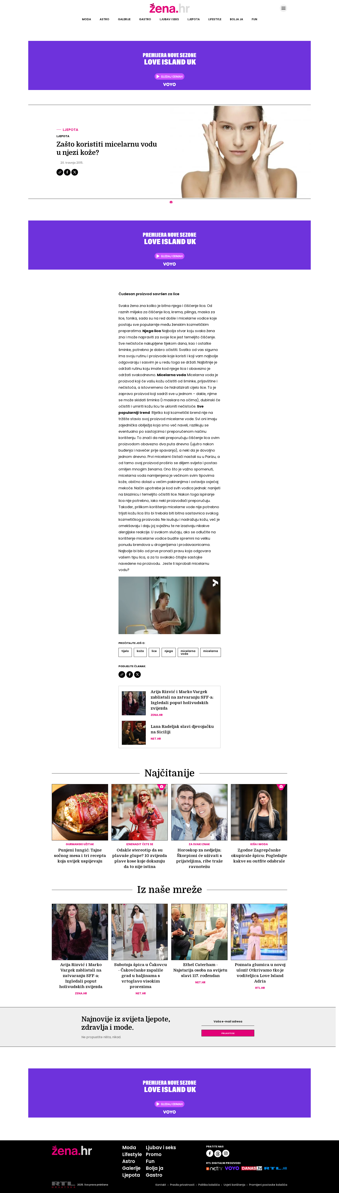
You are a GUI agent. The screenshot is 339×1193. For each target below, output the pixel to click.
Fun (254, 19)
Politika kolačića (209, 1184)
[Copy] (60, 175)
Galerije (124, 19)
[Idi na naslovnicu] (169, 12)
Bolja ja (236, 19)
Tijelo (125, 651)
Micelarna (210, 651)
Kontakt (161, 1184)
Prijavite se (227, 1033)
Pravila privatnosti (182, 1184)
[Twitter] (74, 175)
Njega (169, 651)
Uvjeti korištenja (234, 1184)
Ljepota (194, 19)
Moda (86, 19)
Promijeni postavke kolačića (268, 1184)
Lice (154, 651)
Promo (153, 1154)
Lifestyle (214, 19)
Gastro (145, 19)
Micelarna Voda (188, 652)
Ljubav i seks (169, 19)
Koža (140, 651)
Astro (104, 19)
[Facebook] (67, 175)
